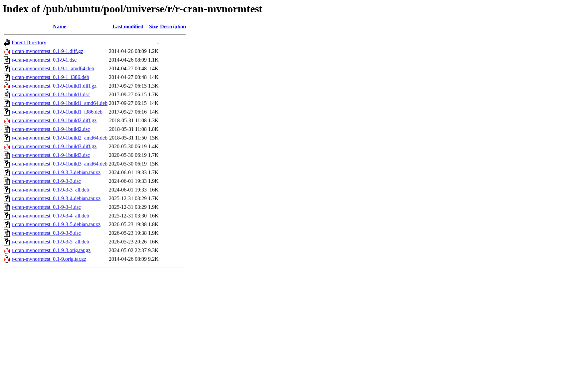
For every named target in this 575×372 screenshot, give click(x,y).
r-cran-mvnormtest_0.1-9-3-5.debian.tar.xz (56, 224)
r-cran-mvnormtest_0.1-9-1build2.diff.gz (54, 120)
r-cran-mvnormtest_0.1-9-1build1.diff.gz (54, 86)
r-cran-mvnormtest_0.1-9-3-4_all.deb (50, 215)
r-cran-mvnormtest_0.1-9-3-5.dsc (46, 233)
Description (173, 26)
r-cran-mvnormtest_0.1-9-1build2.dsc (51, 129)
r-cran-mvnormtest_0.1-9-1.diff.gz (47, 51)
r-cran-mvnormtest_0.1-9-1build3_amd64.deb (59, 164)
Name (59, 26)
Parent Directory (29, 42)
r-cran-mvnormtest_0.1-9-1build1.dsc (51, 94)
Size (153, 26)
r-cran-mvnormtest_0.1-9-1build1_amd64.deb (59, 103)
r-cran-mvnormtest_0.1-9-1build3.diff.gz (54, 146)
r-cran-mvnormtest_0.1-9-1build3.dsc (51, 155)
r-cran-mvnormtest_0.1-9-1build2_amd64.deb (59, 138)
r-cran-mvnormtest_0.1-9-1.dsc (44, 60)
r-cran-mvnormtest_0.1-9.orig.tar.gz (49, 259)
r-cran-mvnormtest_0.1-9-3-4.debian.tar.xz (56, 198)
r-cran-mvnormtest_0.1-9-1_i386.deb (50, 77)
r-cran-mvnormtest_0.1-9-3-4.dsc (46, 207)
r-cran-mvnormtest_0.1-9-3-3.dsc (46, 181)
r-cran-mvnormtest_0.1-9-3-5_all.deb (50, 241)
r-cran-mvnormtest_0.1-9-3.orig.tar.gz (51, 250)
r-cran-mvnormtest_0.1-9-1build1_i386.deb (57, 112)
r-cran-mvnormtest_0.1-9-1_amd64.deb (53, 68)
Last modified (127, 26)
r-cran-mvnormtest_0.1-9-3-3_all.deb (50, 189)
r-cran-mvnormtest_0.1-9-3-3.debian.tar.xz (56, 172)
